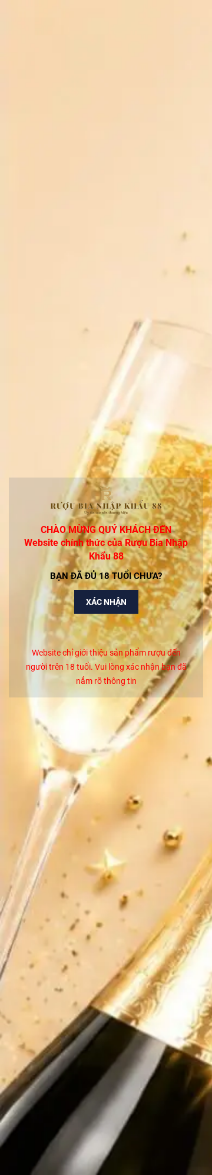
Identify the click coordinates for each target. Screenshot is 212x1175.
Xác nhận (106, 602)
